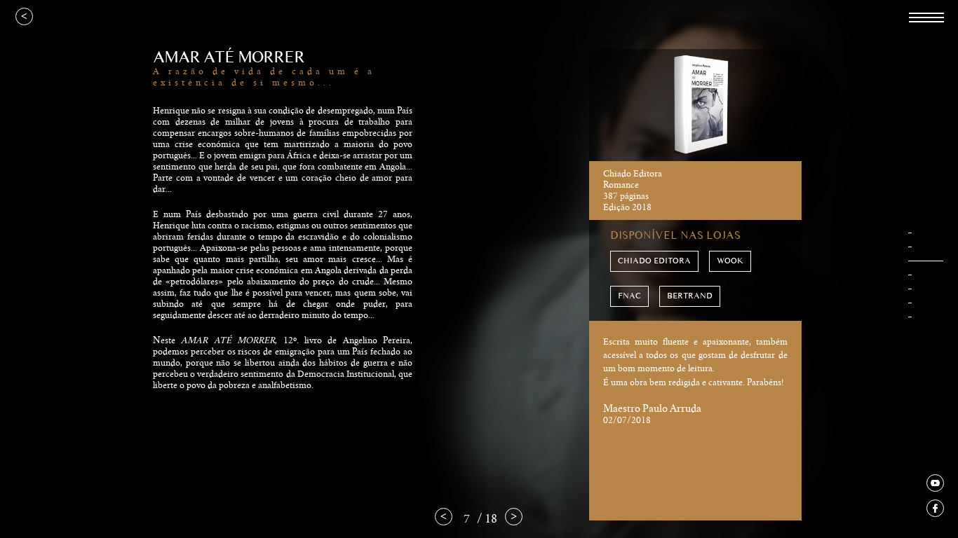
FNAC (629, 296)
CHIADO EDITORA (654, 261)
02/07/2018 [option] (695, 380)
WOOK (730, 261)
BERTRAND (690, 296)
